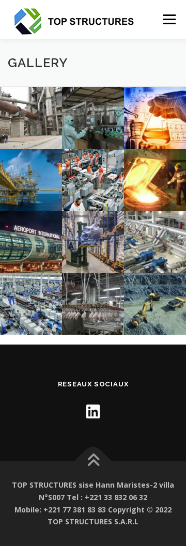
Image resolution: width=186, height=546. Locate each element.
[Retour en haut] (93, 461)
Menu (168, 19)
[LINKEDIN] (93, 411)
